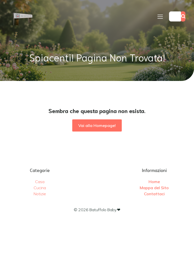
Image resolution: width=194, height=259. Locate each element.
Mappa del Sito (154, 187)
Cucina (40, 187)
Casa (39, 181)
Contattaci (154, 193)
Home (154, 181)
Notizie (40, 193)
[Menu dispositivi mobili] (160, 16)
